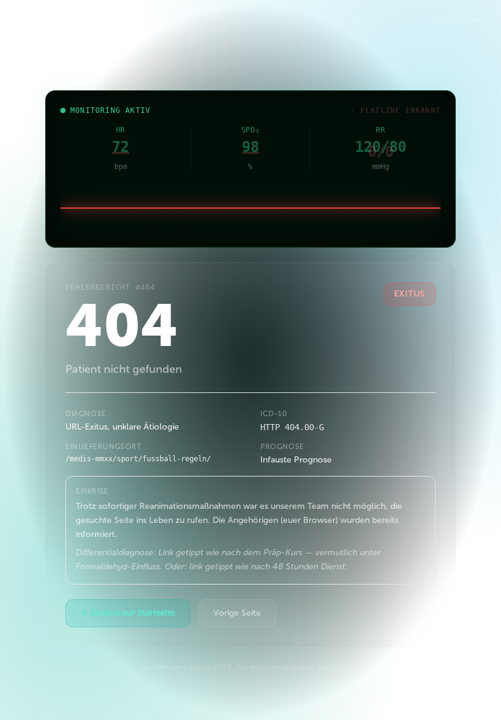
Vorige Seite (237, 613)
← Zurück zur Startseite (128, 613)
